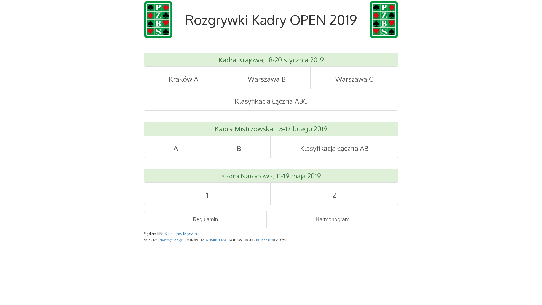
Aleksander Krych (217, 239)
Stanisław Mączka (180, 233)
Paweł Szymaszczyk (171, 239)
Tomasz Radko (265, 239)
